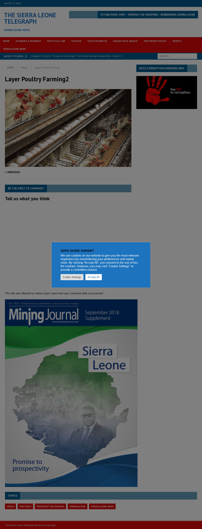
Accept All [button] (93, 277)
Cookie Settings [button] (72, 277)
